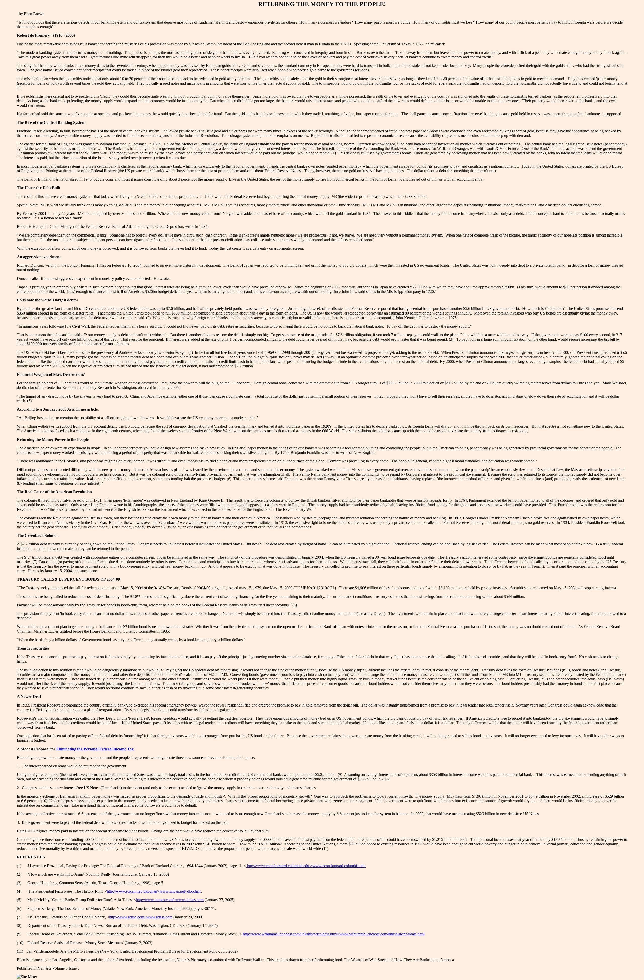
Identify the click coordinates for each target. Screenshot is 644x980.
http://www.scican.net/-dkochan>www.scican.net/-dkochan (154, 891)
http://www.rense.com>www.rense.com (140, 917)
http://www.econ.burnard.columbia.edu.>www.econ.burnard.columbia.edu (306, 866)
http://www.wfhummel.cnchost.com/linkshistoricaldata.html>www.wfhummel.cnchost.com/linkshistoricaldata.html (333, 934)
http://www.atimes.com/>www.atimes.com (170, 900)
